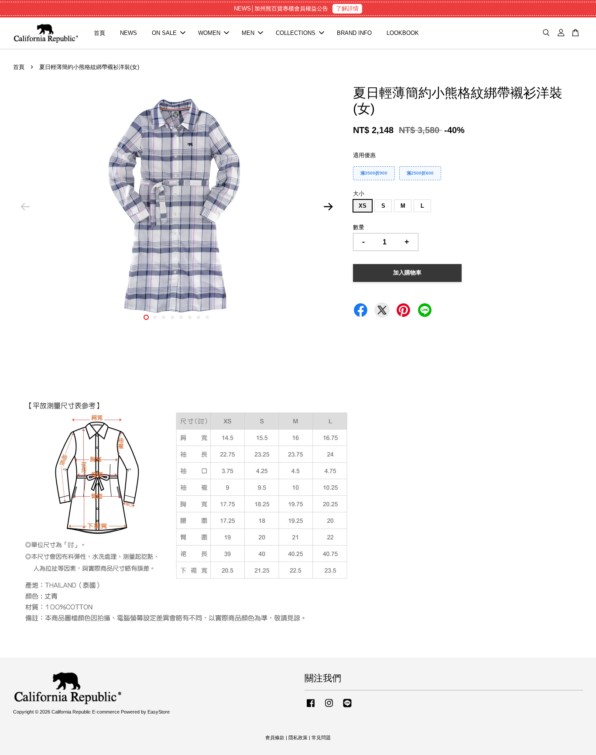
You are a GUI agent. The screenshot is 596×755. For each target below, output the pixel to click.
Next (328, 207)
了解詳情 (347, 8)
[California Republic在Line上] (347, 707)
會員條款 (274, 737)
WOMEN (209, 33)
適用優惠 (364, 155)
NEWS (128, 33)
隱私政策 (298, 737)
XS (363, 205)
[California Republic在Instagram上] (329, 707)
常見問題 (321, 737)
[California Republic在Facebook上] (311, 707)
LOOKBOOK (403, 33)
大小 (358, 193)
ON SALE (164, 33)
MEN (248, 33)
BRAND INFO (354, 33)
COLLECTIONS (295, 33)
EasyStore (158, 711)
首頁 (99, 33)
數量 (358, 227)
